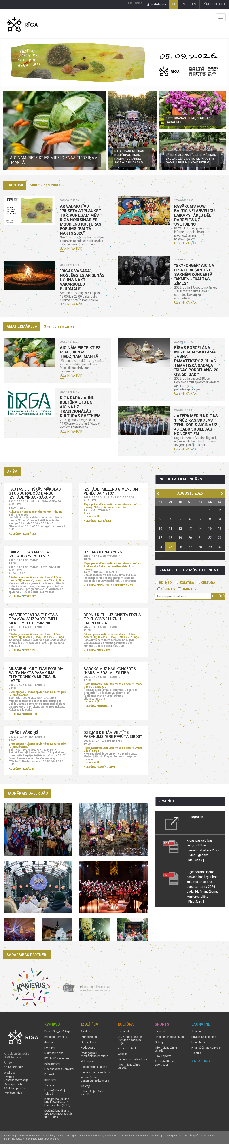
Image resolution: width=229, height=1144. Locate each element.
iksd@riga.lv (15, 1066)
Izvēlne (221, 17)
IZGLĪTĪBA (186, 583)
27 (190, 547)
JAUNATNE (190, 589)
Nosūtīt (218, 596)
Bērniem (104, 650)
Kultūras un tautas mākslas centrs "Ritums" (36, 511)
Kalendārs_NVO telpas (58, 1031)
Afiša (87, 513)
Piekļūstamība (13, 1092)
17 (160, 537)
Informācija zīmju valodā (55, 1092)
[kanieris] (31, 987)
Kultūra (15, 533)
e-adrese (9, 1072)
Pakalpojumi (52, 1063)
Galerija (49, 1085)
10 (160, 528)
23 (220, 537)
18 (170, 537)
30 (220, 547)
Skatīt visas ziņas (45, 185)
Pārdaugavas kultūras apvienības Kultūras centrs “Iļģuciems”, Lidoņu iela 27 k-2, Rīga (36, 579)
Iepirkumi (50, 1079)
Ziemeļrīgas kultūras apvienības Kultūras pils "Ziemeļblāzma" (37, 694)
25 (170, 547)
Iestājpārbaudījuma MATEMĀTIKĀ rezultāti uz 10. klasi (58, 1114)
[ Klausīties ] (195, 860)
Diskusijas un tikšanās (115, 585)
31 (160, 556)
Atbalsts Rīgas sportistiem (164, 1063)
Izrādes (29, 650)
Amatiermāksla (22, 326)
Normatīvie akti (54, 1053)
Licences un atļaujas (94, 1066)
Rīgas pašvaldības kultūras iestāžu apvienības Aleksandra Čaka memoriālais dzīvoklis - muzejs (112, 566)
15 (210, 528)
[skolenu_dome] (86, 987)
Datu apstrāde (13, 1084)
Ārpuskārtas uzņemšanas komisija (95, 1079)
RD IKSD (165, 583)
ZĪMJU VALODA (214, 4)
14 (200, 528)
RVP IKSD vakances (56, 1058)
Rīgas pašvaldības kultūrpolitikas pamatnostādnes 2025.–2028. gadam (129, 157)
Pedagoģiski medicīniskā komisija (94, 1054)
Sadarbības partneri (27, 955)
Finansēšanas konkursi (59, 1069)
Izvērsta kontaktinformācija (16, 1078)
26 (180, 547)
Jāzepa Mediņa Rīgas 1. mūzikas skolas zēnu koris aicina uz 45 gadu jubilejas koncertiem (191, 158)
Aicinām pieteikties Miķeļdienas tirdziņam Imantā (54, 160)
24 (160, 547)
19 (180, 537)
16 (220, 528)
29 (210, 547)
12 (180, 528)
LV (183, 4)
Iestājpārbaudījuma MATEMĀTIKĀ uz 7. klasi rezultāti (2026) (57, 1102)
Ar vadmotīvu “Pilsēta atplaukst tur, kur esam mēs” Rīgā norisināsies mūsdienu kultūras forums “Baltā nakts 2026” (80, 219)
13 (190, 528)
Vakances (87, 1061)
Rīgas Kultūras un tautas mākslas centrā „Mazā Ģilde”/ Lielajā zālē (113, 686)
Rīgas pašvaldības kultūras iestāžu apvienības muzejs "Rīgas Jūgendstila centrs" (112, 506)
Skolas (85, 1031)
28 (200, 547)
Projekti (49, 1074)
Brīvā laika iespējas (203, 1036)
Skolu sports (163, 1056)
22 (210, 537)
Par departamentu (55, 1036)
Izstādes (29, 533)
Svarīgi (166, 801)
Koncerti (30, 714)
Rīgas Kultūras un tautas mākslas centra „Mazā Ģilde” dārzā (113, 749)
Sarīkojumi (106, 766)
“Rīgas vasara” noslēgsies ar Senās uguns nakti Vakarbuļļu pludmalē (82, 280)
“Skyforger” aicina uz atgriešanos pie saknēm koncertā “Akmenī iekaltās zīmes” (194, 274)
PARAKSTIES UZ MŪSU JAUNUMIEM (191, 570)
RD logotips (195, 817)
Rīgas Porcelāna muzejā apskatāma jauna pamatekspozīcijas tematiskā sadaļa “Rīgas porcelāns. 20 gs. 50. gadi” (196, 361)
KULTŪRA (207, 583)
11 (170, 528)
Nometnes (198, 1042)
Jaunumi (15, 185)
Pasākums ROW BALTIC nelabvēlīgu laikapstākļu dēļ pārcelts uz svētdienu (194, 215)
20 (190, 537)
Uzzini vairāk (71, 249)
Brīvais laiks (88, 1042)
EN (194, 4)
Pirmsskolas (89, 1036)
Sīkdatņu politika (15, 1088)
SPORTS (167, 589)
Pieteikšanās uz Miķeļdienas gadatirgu (188, 120)
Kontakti (49, 1047)
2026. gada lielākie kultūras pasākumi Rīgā (130, 1040)
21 (200, 537)
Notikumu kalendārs (180, 479)
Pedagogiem (89, 1047)
